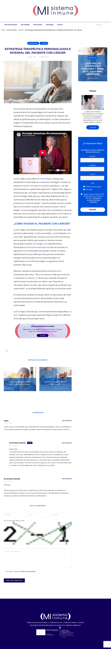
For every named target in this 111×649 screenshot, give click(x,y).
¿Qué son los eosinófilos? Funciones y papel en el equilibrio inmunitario (93, 68)
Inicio (3, 30)
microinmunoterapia (36, 247)
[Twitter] (6, 121)
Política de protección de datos (37, 622)
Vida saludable (25, 24)
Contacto (60, 24)
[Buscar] (94, 24)
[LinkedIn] (6, 132)
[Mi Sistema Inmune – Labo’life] (55, 11)
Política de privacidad (28, 571)
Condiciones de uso (55, 622)
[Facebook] (6, 115)
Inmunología (49, 24)
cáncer (41, 122)
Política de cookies (70, 622)
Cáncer (21, 30)
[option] (92, 64)
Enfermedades (37, 24)
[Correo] (6, 137)
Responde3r (67, 420)
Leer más (93, 127)
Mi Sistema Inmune (12, 479)
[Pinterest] (6, 126)
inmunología (45, 178)
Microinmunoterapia (11, 24)
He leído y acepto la (21, 571)
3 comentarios (44, 57)
